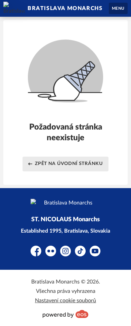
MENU (118, 8)
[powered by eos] (65, 314)
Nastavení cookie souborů (65, 300)
